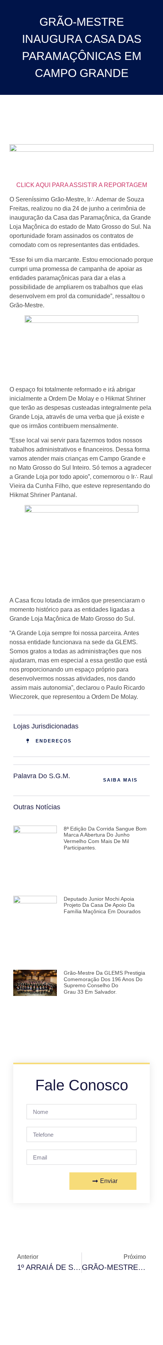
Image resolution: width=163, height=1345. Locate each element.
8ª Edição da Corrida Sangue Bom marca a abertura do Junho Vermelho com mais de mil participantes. (105, 838)
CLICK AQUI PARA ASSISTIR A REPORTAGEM (81, 185)
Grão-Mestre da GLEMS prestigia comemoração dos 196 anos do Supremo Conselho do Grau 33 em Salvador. (104, 982)
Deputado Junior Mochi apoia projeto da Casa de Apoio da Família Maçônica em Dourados (102, 905)
